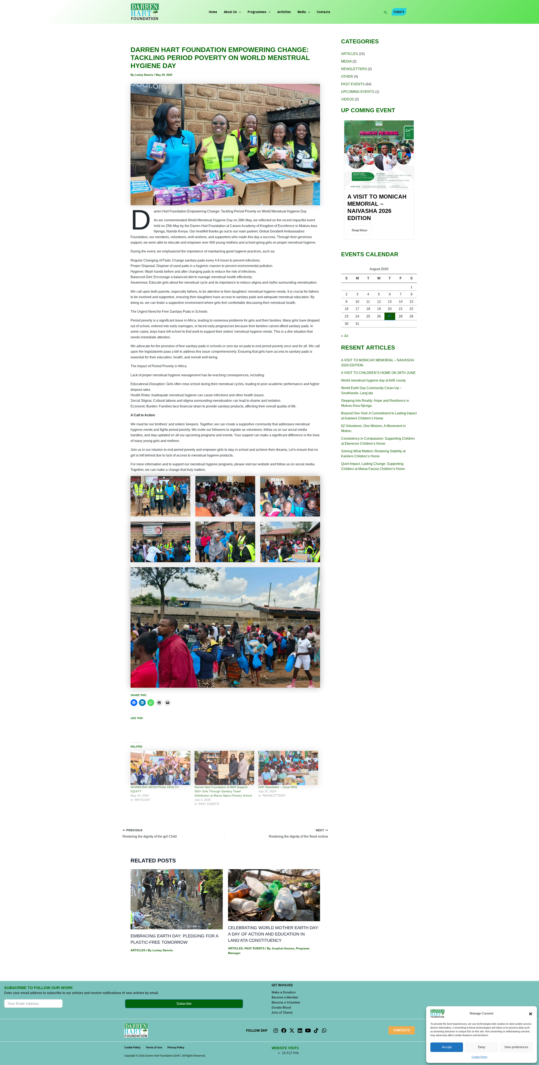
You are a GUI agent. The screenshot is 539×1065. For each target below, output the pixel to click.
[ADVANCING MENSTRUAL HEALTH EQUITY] (160, 768)
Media (302, 11)
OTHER (347, 76)
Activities (284, 11)
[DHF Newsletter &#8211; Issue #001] (288, 768)
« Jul (344, 336)
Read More (359, 230)
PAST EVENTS (254, 948)
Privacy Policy (175, 1047)
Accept (447, 1047)
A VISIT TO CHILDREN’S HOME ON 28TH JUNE (378, 373)
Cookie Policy (479, 1057)
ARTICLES (138, 950)
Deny (481, 1047)
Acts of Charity (282, 1012)
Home (213, 11)
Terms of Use (154, 1047)
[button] (530, 1014)
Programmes (257, 11)
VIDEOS (347, 99)
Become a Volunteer (286, 1002)
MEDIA (346, 61)
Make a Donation (284, 992)
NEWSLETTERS (354, 69)
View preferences (516, 1047)
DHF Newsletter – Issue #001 (278, 787)
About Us (230, 11)
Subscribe (184, 1003)
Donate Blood (281, 1007)
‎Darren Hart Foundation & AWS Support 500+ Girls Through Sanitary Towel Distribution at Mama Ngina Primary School (223, 791)
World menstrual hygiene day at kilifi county (373, 380)
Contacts (323, 11)
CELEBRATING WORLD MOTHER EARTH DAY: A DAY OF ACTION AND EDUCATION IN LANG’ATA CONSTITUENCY (273, 934)
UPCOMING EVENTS (357, 91)
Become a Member (285, 997)
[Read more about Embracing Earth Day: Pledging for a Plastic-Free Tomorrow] (177, 899)
